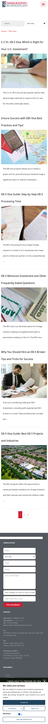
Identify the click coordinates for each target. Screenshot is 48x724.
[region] (24, 703)
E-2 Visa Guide (10, 677)
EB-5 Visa (12, 31)
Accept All (24, 702)
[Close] (45, 684)
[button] (43, 4)
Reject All (34, 708)
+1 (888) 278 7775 (18, 618)
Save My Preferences (24, 719)
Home (3, 31)
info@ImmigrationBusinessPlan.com (20, 625)
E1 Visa (7, 675)
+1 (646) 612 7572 (19, 620)
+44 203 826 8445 (12, 623)
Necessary (7, 714)
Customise (12, 708)
